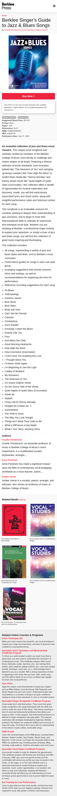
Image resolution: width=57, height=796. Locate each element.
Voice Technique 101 (12, 638)
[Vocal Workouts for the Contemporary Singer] (14, 562)
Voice (4, 15)
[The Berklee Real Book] (14, 520)
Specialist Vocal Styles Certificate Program (23, 749)
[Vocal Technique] (14, 604)
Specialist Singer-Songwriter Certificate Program (26, 701)
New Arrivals (23, 117)
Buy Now (27, 96)
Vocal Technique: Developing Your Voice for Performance (13, 623)
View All (22, 500)
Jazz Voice (7, 683)
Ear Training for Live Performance (19, 782)
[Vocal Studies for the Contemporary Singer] (43, 520)
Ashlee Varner (41, 30)
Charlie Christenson (13, 30)
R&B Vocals (8, 731)
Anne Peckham (28, 30)
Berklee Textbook (9, 117)
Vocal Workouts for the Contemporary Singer (9, 581)
